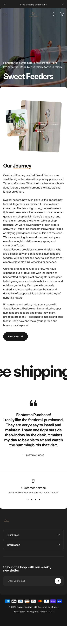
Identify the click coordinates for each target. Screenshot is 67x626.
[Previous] (4, 4)
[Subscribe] (58, 581)
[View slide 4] (39, 500)
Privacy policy (32, 612)
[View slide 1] (28, 500)
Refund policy (19, 612)
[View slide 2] (32, 500)
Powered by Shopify (48, 607)
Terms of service (47, 612)
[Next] (62, 4)
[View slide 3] (35, 500)
